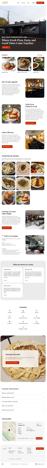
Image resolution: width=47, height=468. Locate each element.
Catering (23, 2)
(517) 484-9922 (29, 429)
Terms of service (12, 458)
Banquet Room (12, 451)
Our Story (29, 451)
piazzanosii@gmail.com (30, 430)
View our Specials (29, 448)
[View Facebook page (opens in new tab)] (2, 464)
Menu (18, 2)
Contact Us (29, 452)
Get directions (39, 425)
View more (6, 277)
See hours (32, 438)
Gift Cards (11, 452)
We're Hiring (20, 452)
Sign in (33, 2)
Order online (39, 438)
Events (19, 451)
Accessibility (18, 458)
